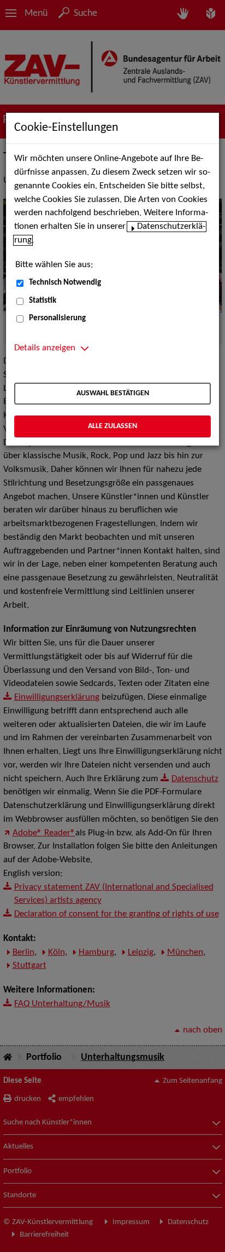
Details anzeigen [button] (44, 348)
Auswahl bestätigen (112, 393)
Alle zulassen (112, 426)
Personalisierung (57, 318)
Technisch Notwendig (65, 283)
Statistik (42, 301)
